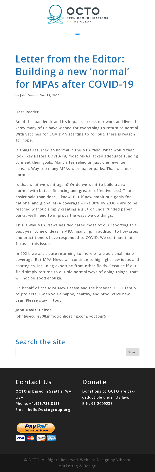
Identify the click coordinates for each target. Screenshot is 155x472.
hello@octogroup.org (49, 409)
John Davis (28, 95)
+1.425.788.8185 (44, 403)
